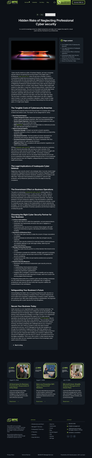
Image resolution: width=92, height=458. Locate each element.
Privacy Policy (10, 454)
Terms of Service (26, 454)
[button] (27, 2)
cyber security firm (23, 76)
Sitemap (52, 436)
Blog (48, 2)
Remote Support (54, 432)
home (37, 14)
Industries (34, 2)
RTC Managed (44, 318)
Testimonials (53, 426)
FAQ (51, 434)
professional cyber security (33, 192)
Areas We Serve (35, 437)
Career (51, 428)
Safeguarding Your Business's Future (71, 59)
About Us (52, 424)
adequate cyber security (22, 147)
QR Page (52, 438)
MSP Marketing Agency (72, 454)
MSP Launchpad (81, 454)
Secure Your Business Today (69, 61)
